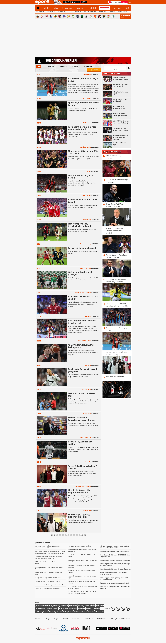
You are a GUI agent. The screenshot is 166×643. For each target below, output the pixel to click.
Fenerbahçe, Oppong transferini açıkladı (79, 515)
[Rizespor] (90, 16)
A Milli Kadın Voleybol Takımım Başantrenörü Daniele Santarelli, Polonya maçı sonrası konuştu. (82, 304)
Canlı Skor (80, 8)
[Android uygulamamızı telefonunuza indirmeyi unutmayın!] (66, 3)
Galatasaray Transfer (42, 612)
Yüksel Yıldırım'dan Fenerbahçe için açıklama (81, 418)
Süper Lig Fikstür (41, 608)
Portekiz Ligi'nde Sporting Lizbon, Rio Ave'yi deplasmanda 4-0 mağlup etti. (82, 109)
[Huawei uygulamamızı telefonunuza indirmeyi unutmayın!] (82, 3)
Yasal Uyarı (76, 619)
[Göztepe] (95, 16)
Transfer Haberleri (89, 605)
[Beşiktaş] (86, 16)
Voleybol (92, 8)
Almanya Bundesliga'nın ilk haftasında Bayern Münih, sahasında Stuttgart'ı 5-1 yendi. (82, 206)
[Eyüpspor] (108, 16)
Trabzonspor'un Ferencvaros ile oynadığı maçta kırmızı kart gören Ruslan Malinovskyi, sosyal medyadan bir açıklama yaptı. (83, 401)
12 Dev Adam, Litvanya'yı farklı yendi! (81, 346)
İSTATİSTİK (112, 12)
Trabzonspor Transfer (80, 612)
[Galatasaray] (42, 16)
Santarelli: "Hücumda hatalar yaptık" (83, 297)
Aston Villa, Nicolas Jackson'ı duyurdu (83, 467)
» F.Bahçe (61, 66)
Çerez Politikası (88, 619)
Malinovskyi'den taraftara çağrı (81, 394)
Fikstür (123, 18)
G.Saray (73, 66)
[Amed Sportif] (73, 16)
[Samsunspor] (46, 16)
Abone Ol (125, 2)
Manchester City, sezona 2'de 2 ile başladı (83, 152)
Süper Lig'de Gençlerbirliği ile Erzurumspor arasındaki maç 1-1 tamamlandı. (82, 230)
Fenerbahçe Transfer (55, 612)
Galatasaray (73, 608)
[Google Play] (113, 629)
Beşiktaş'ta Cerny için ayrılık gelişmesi (82, 370)
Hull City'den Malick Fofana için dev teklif (82, 321)
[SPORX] (83, 638)
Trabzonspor (96, 608)
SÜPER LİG (78, 12)
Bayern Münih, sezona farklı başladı (82, 200)
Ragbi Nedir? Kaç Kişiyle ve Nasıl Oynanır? (47, 581)
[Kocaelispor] (82, 16)
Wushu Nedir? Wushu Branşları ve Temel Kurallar (49, 585)
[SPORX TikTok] (128, 609)
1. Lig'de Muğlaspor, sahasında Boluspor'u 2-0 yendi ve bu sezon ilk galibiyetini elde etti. (83, 279)
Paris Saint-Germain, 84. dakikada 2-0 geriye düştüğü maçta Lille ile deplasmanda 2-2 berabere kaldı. (82, 134)
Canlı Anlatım (73, 605)
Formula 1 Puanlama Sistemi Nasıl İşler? (80, 546)
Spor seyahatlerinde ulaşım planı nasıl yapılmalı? (114, 551)
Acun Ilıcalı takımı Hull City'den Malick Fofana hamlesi (115, 230)
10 (79, 535)
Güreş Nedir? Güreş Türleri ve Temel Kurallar (48, 578)
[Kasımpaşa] (64, 16)
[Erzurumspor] (104, 16)
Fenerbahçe (81, 608)
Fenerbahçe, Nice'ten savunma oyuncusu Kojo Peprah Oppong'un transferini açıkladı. (83, 521)
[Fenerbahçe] (68, 16)
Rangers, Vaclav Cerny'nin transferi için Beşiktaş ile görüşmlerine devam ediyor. (83, 376)
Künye (48, 619)
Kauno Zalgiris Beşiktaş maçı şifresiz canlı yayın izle (115, 569)
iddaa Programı (63, 608)
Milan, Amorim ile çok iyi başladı (80, 176)
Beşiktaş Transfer (68, 612)
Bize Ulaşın (38, 619)
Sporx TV (68, 8)
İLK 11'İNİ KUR (51, 12)
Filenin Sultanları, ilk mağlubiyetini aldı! (79, 491)
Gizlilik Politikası (101, 619)
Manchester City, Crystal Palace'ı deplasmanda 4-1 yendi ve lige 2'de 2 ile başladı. (83, 158)
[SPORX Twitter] (123, 609)
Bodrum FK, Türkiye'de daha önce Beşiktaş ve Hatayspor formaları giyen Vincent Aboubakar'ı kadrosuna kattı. (83, 449)
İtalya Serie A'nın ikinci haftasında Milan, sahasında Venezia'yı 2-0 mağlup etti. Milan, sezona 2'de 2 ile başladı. (82, 183)
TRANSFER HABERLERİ (90, 12)
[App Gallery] (124, 629)
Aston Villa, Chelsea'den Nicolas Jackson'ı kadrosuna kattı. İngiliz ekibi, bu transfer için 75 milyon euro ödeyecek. (83, 473)
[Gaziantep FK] (59, 16)
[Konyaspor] (113, 16)
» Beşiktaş (48, 66)
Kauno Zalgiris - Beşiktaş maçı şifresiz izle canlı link (115, 560)
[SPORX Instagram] (118, 609)
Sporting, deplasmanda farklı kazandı (83, 103)
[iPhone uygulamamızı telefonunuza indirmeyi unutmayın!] (74, 3)
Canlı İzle (91, 612)
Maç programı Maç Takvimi (44, 605)
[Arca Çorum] (99, 16)
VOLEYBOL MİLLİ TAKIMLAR (65, 12)
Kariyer (56, 619)
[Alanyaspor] (55, 16)
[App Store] (101, 629)
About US (65, 619)
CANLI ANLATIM (122, 12)
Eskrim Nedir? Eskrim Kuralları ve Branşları (47, 588)
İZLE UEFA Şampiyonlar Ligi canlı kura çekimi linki (114, 583)
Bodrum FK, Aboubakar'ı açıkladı (80, 442)
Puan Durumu (125, 15)
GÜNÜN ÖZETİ (40, 12)
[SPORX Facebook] (113, 609)
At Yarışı (117, 8)
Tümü (127, 8)
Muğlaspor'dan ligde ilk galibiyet (80, 273)
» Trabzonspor (87, 66)
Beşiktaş (88, 608)
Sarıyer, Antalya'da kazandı (82, 248)
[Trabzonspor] (51, 16)
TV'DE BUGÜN (102, 12)
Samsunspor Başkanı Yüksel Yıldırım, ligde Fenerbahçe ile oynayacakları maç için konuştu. (83, 424)
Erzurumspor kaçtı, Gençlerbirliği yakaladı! (80, 224)
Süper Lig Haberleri (52, 608)
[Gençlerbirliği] (37, 16)
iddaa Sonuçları (99, 612)
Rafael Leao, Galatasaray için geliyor (83, 79)
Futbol (45, 8)
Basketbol (56, 8)
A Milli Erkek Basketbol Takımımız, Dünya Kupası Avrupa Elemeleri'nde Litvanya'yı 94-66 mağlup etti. (83, 352)
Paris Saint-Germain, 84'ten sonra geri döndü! (82, 128)
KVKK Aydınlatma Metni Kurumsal (121, 619)
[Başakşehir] (77, 16)
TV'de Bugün (100, 605)
